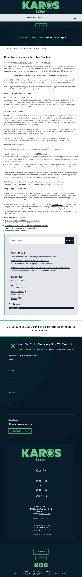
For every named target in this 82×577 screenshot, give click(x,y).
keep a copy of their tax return (29, 193)
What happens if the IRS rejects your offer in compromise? (34, 257)
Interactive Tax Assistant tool (43, 184)
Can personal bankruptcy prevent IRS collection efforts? (33, 271)
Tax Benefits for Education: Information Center (22, 220)
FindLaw (64, 574)
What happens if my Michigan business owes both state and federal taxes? (40, 267)
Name (10, 359)
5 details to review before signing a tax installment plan (32, 264)
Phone (11, 381)
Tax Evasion (15, 294)
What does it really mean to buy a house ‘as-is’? (30, 260)
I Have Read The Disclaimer (22, 424)
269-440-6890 (39, 349)
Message (12, 392)
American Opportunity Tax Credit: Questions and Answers (26, 225)
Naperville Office (42, 518)
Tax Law (47, 62)
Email (11, 370)
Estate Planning (17, 280)
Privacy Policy (33, 574)
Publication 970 (10, 228)
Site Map (25, 574)
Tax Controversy (17, 291)
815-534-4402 (34, 17)
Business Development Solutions (49, 574)
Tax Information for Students (16, 231)
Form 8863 (30, 129)
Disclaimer (13, 419)
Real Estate (15, 287)
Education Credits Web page (15, 184)
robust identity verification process (34, 209)
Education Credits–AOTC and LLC (17, 223)
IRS (12, 284)
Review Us (41, 552)
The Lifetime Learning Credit (14, 116)
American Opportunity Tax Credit (19, 98)
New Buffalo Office (42, 535)
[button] (75, 17)
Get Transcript (57, 204)
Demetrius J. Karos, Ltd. (23, 62)
